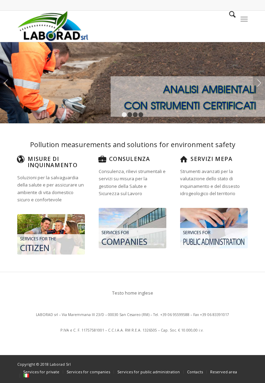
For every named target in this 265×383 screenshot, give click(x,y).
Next (259, 83)
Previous (6, 83)
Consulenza (129, 159)
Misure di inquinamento (53, 162)
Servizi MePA (211, 159)
